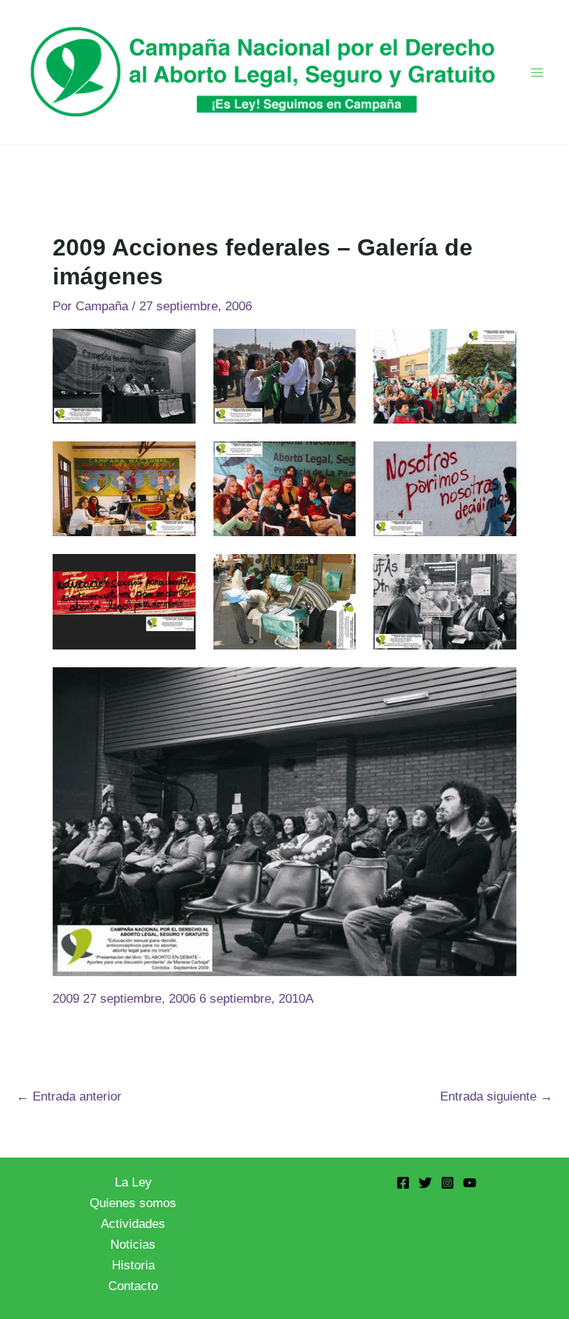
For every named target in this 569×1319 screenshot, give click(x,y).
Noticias (133, 1245)
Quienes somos (133, 1203)
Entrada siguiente (496, 1096)
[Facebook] (403, 1182)
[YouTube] (469, 1182)
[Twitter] (425, 1182)
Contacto (133, 1286)
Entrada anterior (69, 1096)
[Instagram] (447, 1182)
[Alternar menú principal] (538, 73)
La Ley (133, 1182)
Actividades (133, 1224)
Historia (133, 1265)
